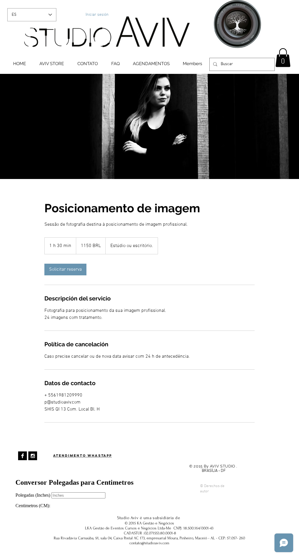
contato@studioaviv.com (149, 543)
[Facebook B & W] (22, 455)
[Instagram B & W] (32, 455)
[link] (65, 269)
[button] (283, 57)
